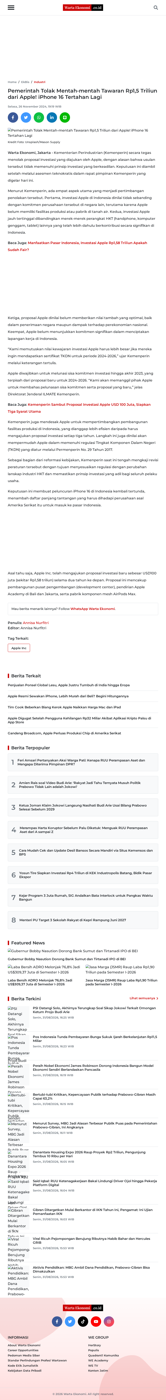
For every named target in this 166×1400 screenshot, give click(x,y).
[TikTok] (83, 1321)
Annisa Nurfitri (36, 623)
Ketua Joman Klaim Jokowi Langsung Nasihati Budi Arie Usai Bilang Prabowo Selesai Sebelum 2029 (83, 807)
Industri (39, 82)
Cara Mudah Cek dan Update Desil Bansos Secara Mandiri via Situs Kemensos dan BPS (86, 852)
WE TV (93, 1365)
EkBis (25, 82)
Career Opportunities (23, 1350)
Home (12, 82)
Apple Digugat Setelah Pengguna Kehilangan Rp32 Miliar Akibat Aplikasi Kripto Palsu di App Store (79, 720)
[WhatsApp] (39, 117)
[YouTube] (96, 1321)
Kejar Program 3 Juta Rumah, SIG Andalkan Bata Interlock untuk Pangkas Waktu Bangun (86, 897)
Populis (93, 1350)
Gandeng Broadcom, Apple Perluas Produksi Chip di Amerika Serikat (64, 733)
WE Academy (98, 1360)
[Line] (65, 117)
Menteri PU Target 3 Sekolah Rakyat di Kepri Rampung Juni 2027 (72, 920)
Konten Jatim (98, 1370)
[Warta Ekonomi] (83, 7)
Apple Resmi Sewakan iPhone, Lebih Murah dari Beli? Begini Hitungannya (68, 696)
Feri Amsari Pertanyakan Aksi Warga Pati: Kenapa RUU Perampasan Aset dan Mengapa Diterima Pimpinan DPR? (81, 762)
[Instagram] (109, 1321)
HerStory (94, 1345)
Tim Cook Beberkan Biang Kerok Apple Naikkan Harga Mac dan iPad (64, 707)
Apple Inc (18, 648)
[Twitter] (26, 117)
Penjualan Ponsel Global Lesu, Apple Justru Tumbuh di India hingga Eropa (69, 685)
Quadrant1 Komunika (103, 1355)
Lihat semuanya (142, 998)
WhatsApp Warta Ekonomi (92, 609)
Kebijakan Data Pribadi (25, 1370)
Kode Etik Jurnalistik (23, 1365)
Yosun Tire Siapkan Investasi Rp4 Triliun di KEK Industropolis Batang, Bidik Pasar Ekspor (85, 875)
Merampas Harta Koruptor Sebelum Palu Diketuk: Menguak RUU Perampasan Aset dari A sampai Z (84, 830)
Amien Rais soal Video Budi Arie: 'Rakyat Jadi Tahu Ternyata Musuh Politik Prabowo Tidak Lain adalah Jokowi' (80, 785)
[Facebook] (13, 117)
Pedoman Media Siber (24, 1355)
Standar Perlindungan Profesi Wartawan (37, 1360)
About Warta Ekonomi (24, 1345)
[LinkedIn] (52, 117)
